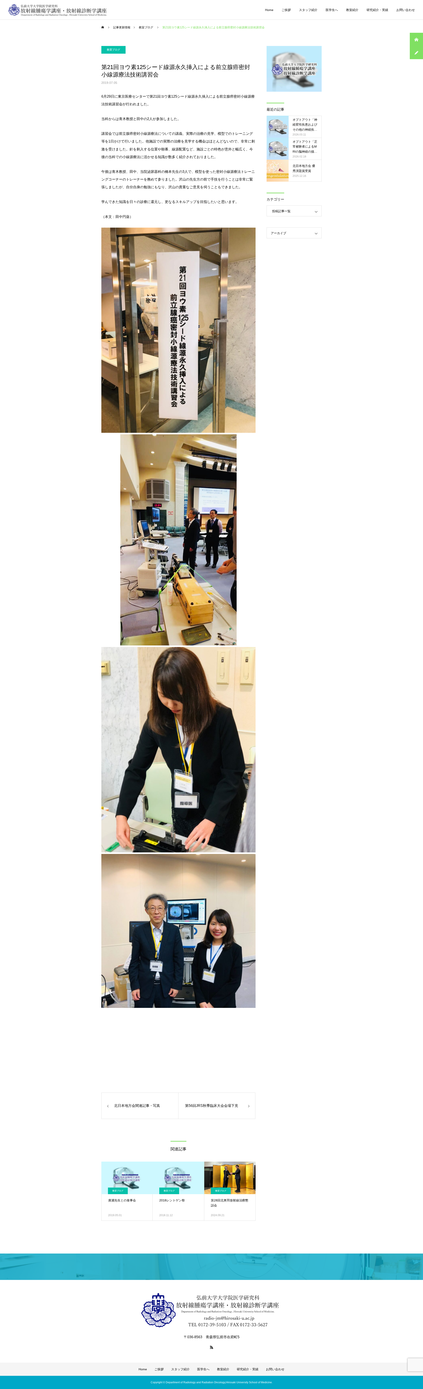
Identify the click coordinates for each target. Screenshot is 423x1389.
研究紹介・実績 (377, 10)
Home (269, 10)
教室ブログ (113, 49)
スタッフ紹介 (308, 10)
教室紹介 (352, 10)
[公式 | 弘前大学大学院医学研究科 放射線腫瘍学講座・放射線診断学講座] (57, 10)
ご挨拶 (286, 10)
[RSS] (211, 1347)
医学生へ (332, 10)
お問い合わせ (405, 10)
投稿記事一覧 (281, 211)
